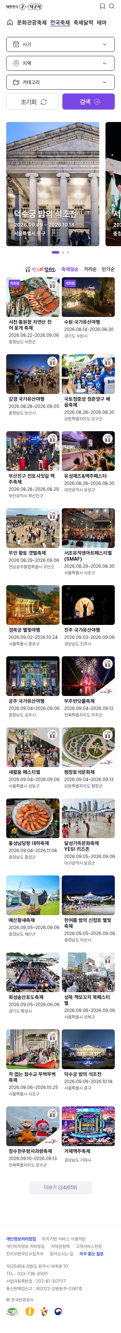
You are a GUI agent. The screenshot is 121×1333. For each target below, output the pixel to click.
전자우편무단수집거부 (24, 1253)
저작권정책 (60, 1246)
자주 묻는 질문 (91, 1253)
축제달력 (83, 22)
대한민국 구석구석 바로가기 (24, 7)
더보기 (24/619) (61, 1188)
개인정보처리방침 (21, 1238)
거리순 (90, 269)
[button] (55, 252)
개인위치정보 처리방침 (25, 1246)
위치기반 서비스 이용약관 (64, 1238)
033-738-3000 (32, 1273)
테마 (102, 22)
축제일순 (70, 269)
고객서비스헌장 (89, 1246)
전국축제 (60, 22)
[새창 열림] (12, 1311)
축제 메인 (10, 22)
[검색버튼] (112, 6)
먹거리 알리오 (40, 269)
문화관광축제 (32, 22)
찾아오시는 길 (61, 1253)
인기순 (108, 269)
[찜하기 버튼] (102, 6)
